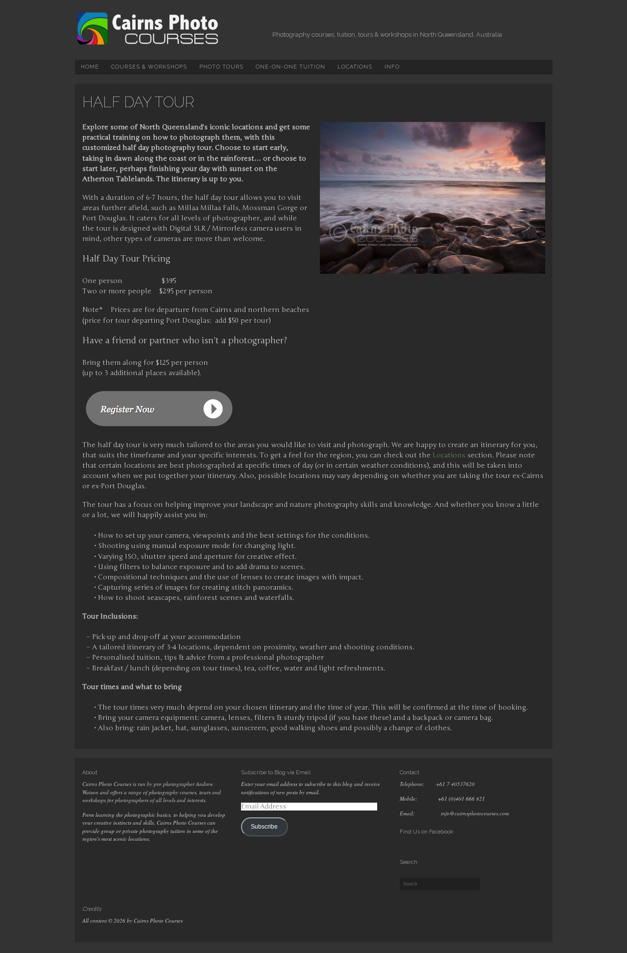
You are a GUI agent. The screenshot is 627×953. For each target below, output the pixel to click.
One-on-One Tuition (290, 67)
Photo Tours (221, 67)
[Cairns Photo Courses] (148, 43)
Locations (355, 67)
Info (392, 67)
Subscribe (264, 826)
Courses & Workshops (149, 67)
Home (90, 67)
